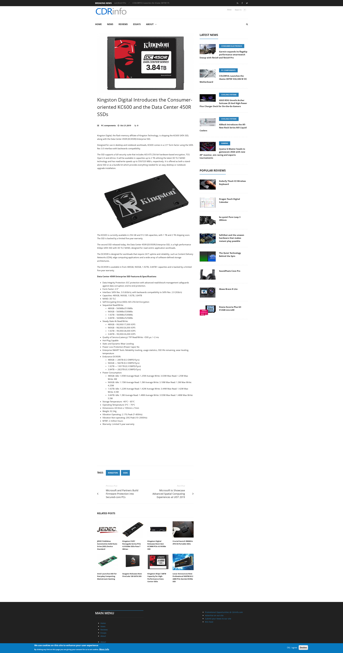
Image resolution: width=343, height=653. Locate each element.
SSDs (125, 472)
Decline (303, 647)
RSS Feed (209, 622)
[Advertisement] (145, 447)
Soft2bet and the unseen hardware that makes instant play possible (231, 238)
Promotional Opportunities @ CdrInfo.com (224, 612)
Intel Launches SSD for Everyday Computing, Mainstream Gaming (107, 576)
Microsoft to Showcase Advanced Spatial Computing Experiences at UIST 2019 (168, 494)
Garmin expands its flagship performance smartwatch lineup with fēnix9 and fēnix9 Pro (223, 54)
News (110, 24)
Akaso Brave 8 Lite (228, 289)
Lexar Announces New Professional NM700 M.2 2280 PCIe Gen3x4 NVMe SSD (183, 577)
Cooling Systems (228, 95)
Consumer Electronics (231, 46)
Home (229, 10)
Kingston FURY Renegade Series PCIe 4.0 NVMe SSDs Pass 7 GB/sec (131, 545)
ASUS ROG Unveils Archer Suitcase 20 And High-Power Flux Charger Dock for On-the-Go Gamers (223, 103)
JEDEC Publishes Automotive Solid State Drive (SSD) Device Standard (107, 545)
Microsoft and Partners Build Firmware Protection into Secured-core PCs (122, 494)
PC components (108, 125)
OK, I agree (292, 647)
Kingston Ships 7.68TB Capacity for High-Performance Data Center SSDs (156, 577)
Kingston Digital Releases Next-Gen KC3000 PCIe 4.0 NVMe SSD (156, 545)
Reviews (123, 24)
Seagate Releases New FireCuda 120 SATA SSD (132, 575)
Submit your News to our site (218, 618)
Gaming (224, 143)
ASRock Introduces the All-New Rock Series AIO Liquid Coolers (223, 127)
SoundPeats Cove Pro (229, 271)
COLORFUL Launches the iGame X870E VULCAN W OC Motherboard (143, 3)
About (150, 24)
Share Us (238, 10)
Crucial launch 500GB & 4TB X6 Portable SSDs (183, 542)
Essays (137, 24)
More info (104, 649)
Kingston (113, 472)
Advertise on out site (214, 615)
